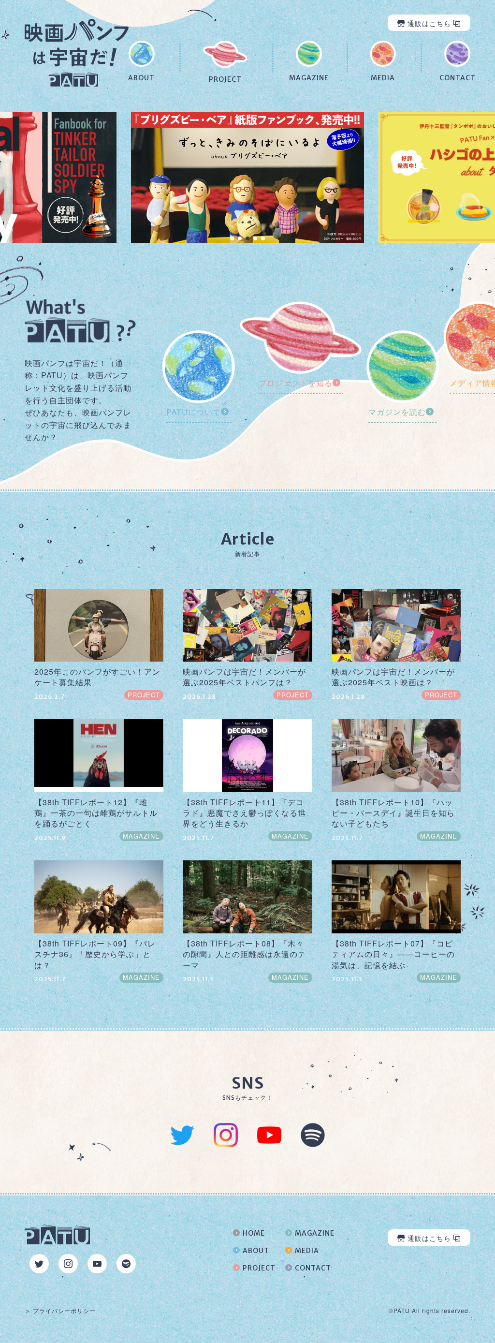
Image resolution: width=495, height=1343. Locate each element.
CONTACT (313, 1268)
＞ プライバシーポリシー (60, 1310)
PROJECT (259, 1268)
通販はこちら (429, 23)
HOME (254, 1233)
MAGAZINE (315, 1233)
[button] (232, 238)
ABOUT (256, 1250)
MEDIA (307, 1250)
